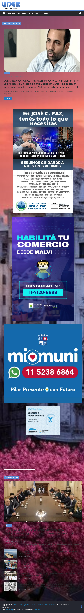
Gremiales (22, 13)
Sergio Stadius (20, 76)
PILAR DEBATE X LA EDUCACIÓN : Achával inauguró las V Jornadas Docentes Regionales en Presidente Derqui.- (49, 563)
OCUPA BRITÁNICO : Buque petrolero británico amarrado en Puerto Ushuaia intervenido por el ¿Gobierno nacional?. (49, 552)
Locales (44, 13)
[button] (49, 13)
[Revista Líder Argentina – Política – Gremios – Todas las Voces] (4, 13)
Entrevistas (33, 13)
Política (11, 13)
